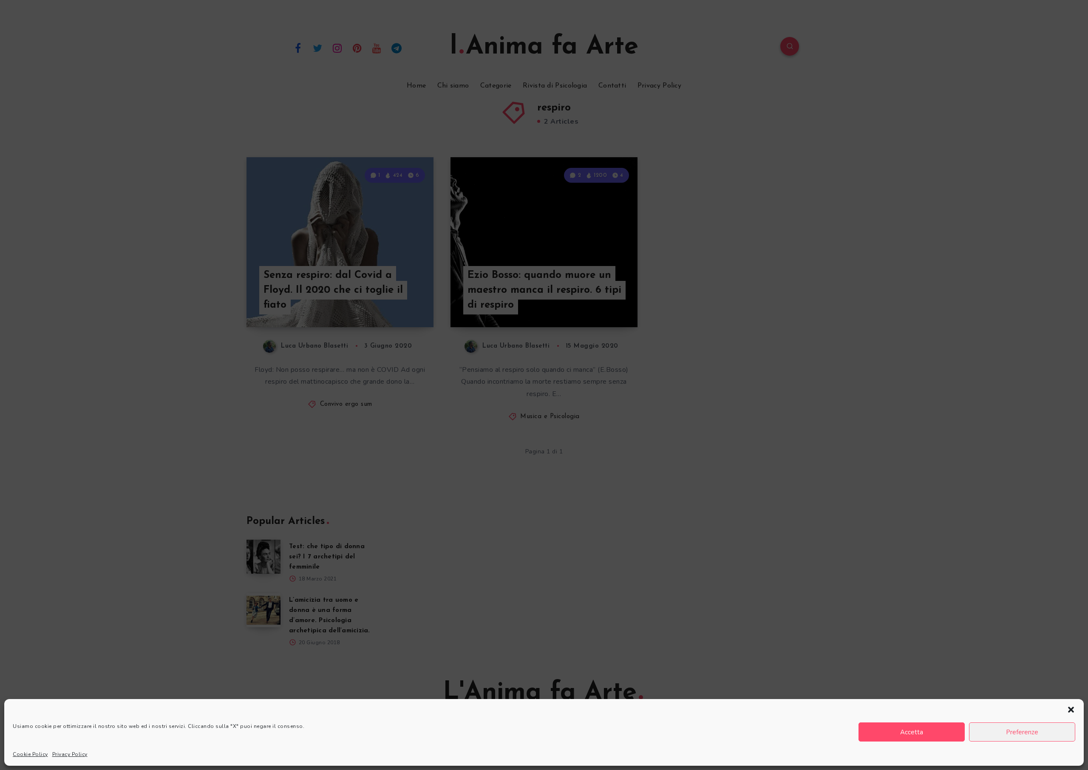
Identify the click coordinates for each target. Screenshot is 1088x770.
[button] (1071, 709)
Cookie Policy (30, 754)
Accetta (911, 732)
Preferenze (1022, 732)
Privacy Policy (70, 754)
